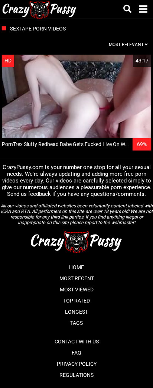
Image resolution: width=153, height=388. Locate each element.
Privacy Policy (77, 364)
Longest (76, 312)
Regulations (76, 375)
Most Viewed (77, 289)
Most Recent (76, 278)
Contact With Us (77, 342)
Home (76, 267)
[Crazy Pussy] (39, 9)
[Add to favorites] (127, 61)
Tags (76, 323)
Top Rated (76, 301)
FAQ (76, 353)
